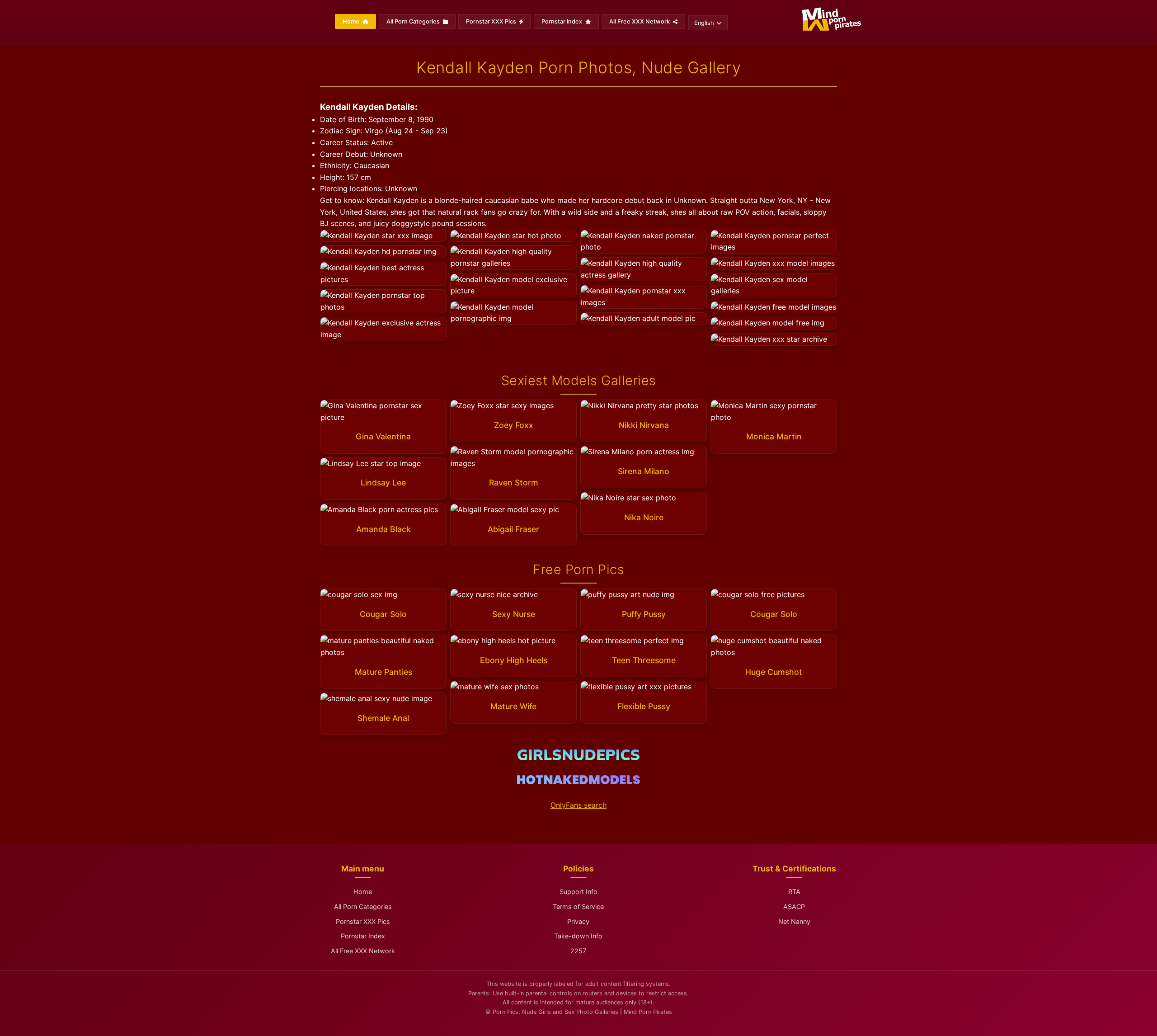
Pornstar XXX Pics (491, 21)
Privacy (578, 921)
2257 (578, 951)
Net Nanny (794, 921)
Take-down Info (578, 936)
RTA (794, 891)
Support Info (578, 891)
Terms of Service (578, 906)
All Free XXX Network (640, 21)
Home (352, 21)
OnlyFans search (578, 805)
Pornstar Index (562, 21)
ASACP (794, 906)
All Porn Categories (413, 21)
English (704, 22)
